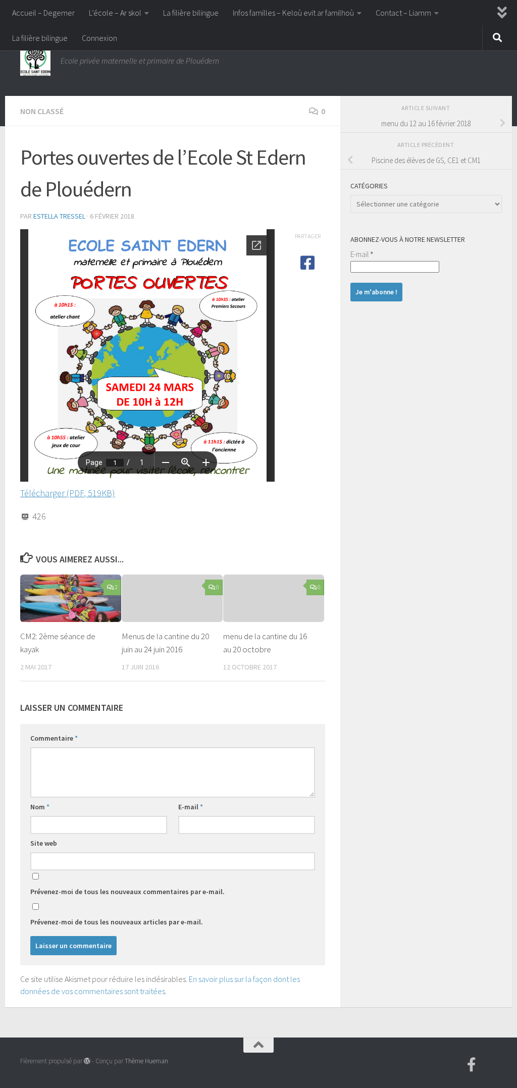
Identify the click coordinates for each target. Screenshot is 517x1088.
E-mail (190, 806)
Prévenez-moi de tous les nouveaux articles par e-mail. (116, 921)
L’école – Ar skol (115, 13)
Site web (43, 843)
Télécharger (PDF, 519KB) (67, 493)
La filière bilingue (191, 13)
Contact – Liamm (403, 13)
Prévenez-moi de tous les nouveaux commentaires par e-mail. (127, 891)
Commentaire (54, 738)
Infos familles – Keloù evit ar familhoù (293, 13)
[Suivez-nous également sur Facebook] (471, 1065)
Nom (39, 806)
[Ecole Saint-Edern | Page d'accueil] (35, 60)
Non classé (42, 111)
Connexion (99, 38)
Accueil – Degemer (43, 13)
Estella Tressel (59, 216)
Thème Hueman (146, 1061)
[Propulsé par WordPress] (87, 1061)
